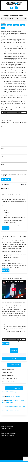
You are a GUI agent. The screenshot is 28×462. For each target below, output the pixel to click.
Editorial (4, 25)
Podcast (22, 25)
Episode (10, 25)
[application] (14, 112)
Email (2, 156)
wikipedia (14, 59)
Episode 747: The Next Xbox (13, 396)
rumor (7, 217)
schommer (13, 18)
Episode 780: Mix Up (11, 392)
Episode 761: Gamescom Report (12, 278)
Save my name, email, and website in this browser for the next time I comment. (13, 175)
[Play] (2, 112)
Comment (3, 126)
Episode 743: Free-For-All (12, 411)
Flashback (16, 25)
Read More (5, 228)
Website (2, 164)
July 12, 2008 (6, 18)
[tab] (11, 8)
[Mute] (21, 112)
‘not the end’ (21, 331)
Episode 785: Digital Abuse (8, 369)
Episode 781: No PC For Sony (9, 381)
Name (2, 148)
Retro (3, 28)
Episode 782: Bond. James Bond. (9, 378)
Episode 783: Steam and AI (8, 375)
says (5, 215)
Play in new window (9, 115)
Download (17, 115)
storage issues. (15, 257)
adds (11, 326)
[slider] (24, 112)
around (10, 222)
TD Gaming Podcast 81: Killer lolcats (14, 236)
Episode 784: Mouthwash (7, 372)
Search (14, 350)
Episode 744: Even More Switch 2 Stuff (15, 406)
